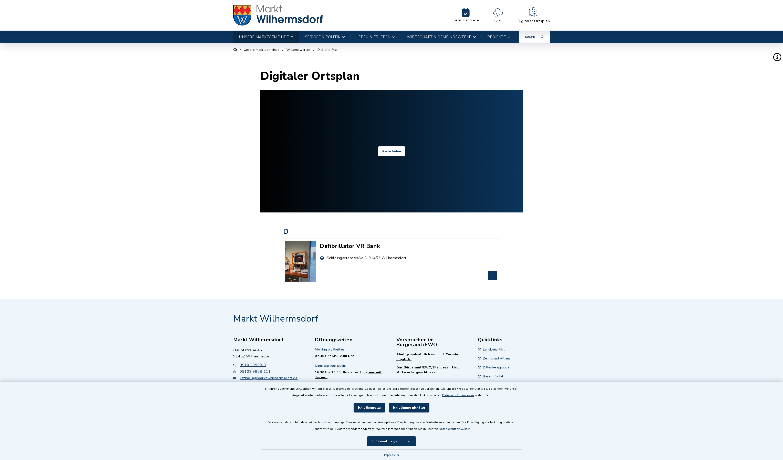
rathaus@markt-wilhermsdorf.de (269, 378)
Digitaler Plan (327, 50)
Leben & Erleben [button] (373, 36)
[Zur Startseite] (235, 49)
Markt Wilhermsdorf (275, 319)
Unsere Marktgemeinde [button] (264, 36)
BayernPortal (493, 376)
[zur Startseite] (278, 15)
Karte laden (391, 151)
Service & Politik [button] (323, 36)
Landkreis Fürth (495, 349)
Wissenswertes (298, 50)
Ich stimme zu (369, 407)
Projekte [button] (496, 36)
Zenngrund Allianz (497, 358)
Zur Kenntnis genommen (391, 441)
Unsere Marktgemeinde (262, 50)
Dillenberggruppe (496, 367)
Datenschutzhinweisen (458, 395)
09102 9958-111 (255, 371)
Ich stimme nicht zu (409, 407)
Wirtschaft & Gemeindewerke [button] (439, 36)
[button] (777, 57)
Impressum (391, 455)
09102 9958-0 (253, 365)
